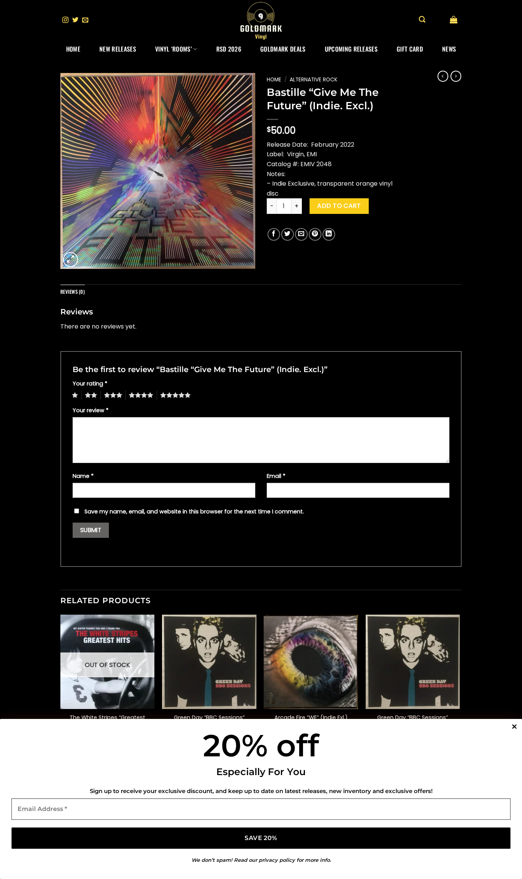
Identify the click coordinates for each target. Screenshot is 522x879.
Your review (91, 410)
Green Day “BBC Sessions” (412, 717)
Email (276, 476)
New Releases (117, 48)
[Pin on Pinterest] (315, 234)
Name (83, 476)
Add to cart (339, 205)
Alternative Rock (313, 79)
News (449, 48)
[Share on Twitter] (287, 234)
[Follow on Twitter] (75, 20)
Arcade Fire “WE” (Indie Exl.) (311, 717)
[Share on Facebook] (273, 234)
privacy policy (277, 860)
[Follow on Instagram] (65, 20)
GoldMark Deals (282, 48)
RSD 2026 (229, 48)
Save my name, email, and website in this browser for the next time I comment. (194, 511)
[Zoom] (70, 259)
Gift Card (410, 48)
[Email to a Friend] (301, 234)
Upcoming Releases (351, 48)
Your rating (90, 383)
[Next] (459, 681)
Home (73, 48)
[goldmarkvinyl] (261, 20)
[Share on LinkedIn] (329, 234)
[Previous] (60, 681)
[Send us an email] (85, 20)
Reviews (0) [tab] (72, 291)
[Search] (422, 20)
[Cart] (454, 19)
